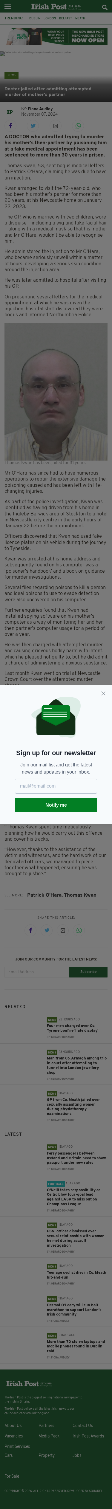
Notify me (56, 805)
